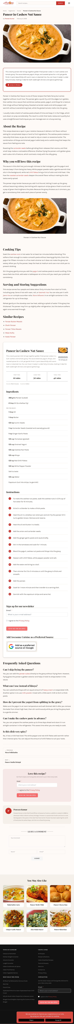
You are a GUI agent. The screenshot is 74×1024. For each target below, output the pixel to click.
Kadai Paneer (10, 337)
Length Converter (8, 963)
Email (8, 610)
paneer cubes (24, 674)
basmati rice (44, 292)
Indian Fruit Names (9, 970)
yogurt (35, 271)
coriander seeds (19, 148)
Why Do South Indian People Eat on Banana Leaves (18, 996)
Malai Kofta (9, 333)
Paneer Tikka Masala (13, 329)
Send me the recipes (16, 629)
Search (60, 3)
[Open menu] (69, 3)
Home (5, 11)
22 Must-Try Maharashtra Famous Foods (15, 981)
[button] (59, 357)
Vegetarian (11, 11)
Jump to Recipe (15, 85)
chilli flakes (33, 172)
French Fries (6, 987)
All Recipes (41, 953)
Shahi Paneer (10, 325)
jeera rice (6, 295)
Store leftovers (38, 295)
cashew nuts (15, 254)
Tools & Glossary (43, 963)
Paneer (19, 11)
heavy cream (48, 690)
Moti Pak (5, 984)
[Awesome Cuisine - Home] (8, 3)
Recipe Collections (43, 957)
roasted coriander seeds (19, 175)
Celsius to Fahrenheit (9, 953)
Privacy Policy (24, 621)
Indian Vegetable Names (10, 973)
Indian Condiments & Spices (11, 966)
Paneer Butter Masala (13, 321)
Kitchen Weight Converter (10, 957)
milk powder (27, 693)
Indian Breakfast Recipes (45, 960)
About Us (41, 966)
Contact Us (41, 970)
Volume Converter (8, 960)
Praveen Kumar (9, 18)
